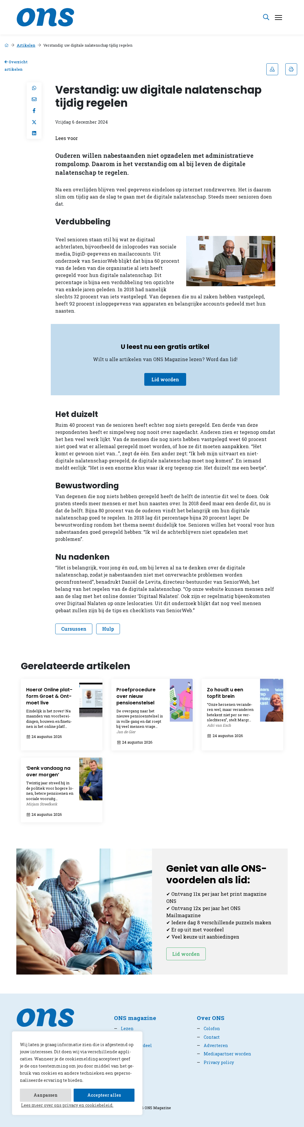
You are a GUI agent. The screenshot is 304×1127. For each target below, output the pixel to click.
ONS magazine (135, 1017)
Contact (208, 1037)
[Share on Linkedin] (34, 133)
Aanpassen (46, 1095)
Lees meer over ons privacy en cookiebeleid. (67, 1105)
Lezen (124, 1028)
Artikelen (26, 45)
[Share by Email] (34, 99)
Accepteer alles (104, 1095)
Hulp (108, 629)
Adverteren (212, 1045)
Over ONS (210, 1017)
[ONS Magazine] (45, 16)
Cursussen (73, 629)
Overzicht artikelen (16, 65)
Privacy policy (215, 1062)
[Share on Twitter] (34, 122)
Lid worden (165, 379)
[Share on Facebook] (34, 110)
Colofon (208, 1028)
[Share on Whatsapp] (34, 88)
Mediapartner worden (224, 1054)
